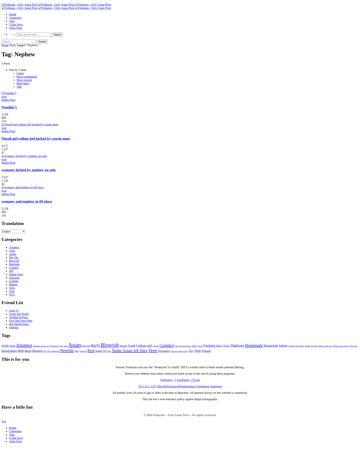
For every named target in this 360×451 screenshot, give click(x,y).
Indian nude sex (325, 346)
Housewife (271, 345)
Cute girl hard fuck (183, 346)
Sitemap (14, 327)
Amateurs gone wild (59, 346)
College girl (144, 345)
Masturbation (9, 351)
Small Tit (100, 351)
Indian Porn (8, 99)
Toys (12, 294)
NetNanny (166, 380)
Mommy (37, 351)
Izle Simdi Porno (19, 324)
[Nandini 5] (9, 93)
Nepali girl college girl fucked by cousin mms (36, 139)
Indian (283, 345)
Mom (28, 351)
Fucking (209, 345)
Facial (200, 346)
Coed (131, 345)
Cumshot (167, 345)
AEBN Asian (8, 345)
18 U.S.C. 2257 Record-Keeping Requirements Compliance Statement (180, 386)
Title (19, 86)
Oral (76, 351)
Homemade (254, 345)
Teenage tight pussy (179, 351)
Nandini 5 (9, 107)
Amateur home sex (41, 346)
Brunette (123, 346)
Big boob (86, 346)
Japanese (14, 277)
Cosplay (14, 267)
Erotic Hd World (19, 314)
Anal (12, 250)
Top (4, 421)
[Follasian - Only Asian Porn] (56, 4)
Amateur (14, 247)
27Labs (195, 380)
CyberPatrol (182, 380)
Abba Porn (15, 27)
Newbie (67, 350)
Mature (13, 284)
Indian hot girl (311, 346)
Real (90, 350)
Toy (191, 351)
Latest (20, 73)
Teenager (164, 351)
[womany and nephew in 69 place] (23, 187)
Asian (12, 254)
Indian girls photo (296, 346)
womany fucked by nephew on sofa (29, 170)
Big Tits (13, 257)
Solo (109, 351)
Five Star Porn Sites (20, 320)
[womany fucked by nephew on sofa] (24, 156)
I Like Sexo (16, 24)
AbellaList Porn (18, 317)
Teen (12, 287)
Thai (11, 291)
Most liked (22, 83)
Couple (156, 346)
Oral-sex (83, 351)
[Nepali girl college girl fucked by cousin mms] (30, 124)
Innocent (353, 346)
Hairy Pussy (223, 345)
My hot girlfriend (51, 351)
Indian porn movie (341, 346)
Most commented (26, 76)
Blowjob (14, 260)
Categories (15, 17)
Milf (21, 351)
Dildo (194, 346)
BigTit (95, 345)
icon (4, 96)
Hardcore (237, 345)
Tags (12, 21)
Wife (197, 351)
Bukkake (14, 264)
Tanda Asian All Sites (130, 350)
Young (206, 351)
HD (11, 271)
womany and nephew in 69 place (27, 201)
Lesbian (13, 281)
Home (12, 14)
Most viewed (24, 80)
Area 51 (14, 310)
